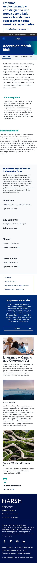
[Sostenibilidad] (18, 390)
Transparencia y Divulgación (14, 289)
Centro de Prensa (10, 281)
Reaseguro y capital (9, 510)
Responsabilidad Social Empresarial (16, 285)
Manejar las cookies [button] (24, 553)
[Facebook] (4, 541)
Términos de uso (7, 547)
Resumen (6, 56)
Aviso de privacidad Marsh (24, 547)
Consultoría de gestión (10, 517)
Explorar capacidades (10, 209)
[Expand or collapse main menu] (3, 38)
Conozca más (7, 489)
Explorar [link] (17, 328)
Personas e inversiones (10, 514)
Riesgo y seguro (7, 507)
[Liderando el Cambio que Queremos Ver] (18, 346)
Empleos (15, 56)
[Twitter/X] (11, 541)
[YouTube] (17, 541)
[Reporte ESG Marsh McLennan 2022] (18, 445)
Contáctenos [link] (32, 34)
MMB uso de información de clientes (14, 550)
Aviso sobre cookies (9, 553)
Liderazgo (7, 277)
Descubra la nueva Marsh (15, 29)
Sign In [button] (11, 34)
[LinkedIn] (24, 541)
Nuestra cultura (26, 56)
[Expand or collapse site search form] (33, 38)
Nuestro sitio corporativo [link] (20, 34)
